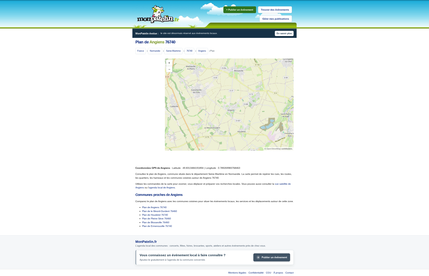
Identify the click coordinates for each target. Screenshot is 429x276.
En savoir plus (284, 33)
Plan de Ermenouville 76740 (157, 226)
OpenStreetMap (273, 149)
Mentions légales (237, 272)
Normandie (155, 51)
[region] (229, 104)
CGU (268, 272)
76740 (189, 51)
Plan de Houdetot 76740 (155, 214)
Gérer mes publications (275, 18)
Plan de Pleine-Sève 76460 (156, 218)
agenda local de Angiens (162, 187)
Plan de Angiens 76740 (154, 207)
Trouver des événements (275, 9)
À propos (278, 272)
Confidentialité (256, 272)
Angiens (202, 51)
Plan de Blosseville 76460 (155, 222)
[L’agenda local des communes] (158, 14)
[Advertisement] (148, 110)
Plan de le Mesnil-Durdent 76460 (159, 211)
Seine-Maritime (173, 51)
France (140, 51)
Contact (289, 272)
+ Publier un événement (239, 9)
